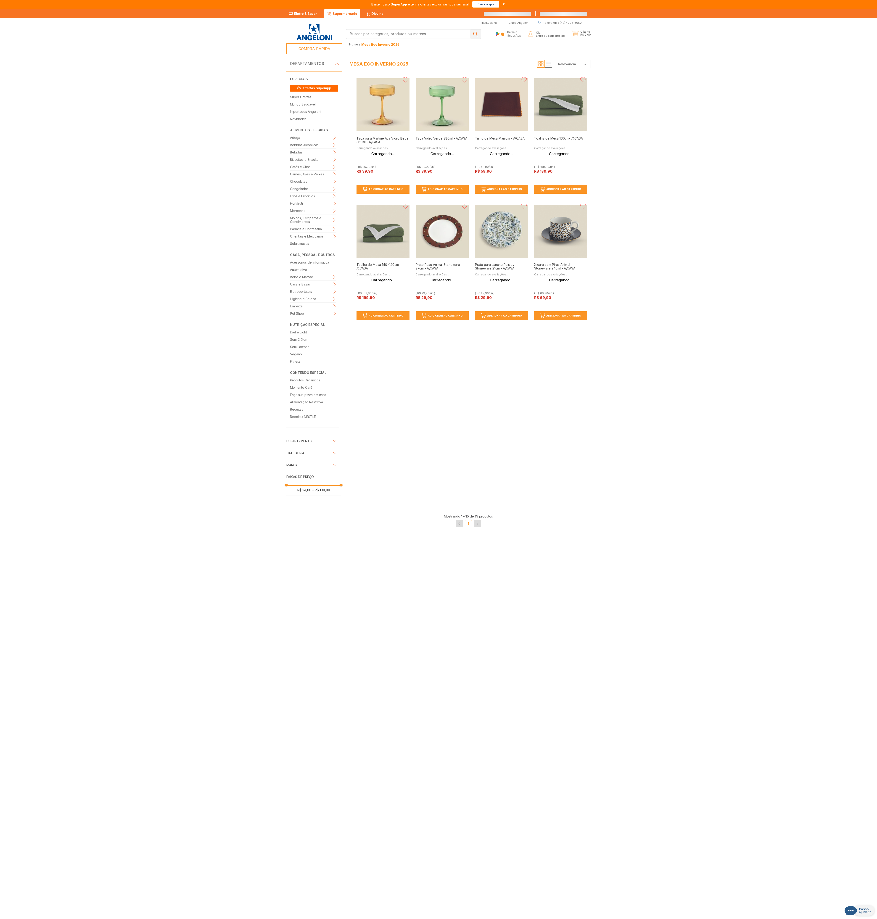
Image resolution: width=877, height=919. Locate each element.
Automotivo (298, 270)
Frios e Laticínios (302, 196)
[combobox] (413, 34)
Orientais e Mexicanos (307, 236)
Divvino (377, 14)
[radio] (541, 64)
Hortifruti (296, 203)
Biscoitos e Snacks (304, 159)
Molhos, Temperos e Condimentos (305, 220)
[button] (568, 14)
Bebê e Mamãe (301, 277)
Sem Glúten (298, 339)
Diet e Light (298, 332)
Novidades (298, 119)
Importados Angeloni (305, 112)
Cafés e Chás (300, 167)
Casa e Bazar (300, 284)
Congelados (299, 189)
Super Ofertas (300, 97)
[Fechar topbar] (504, 4)
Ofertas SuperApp (317, 88)
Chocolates (298, 181)
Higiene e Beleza (303, 299)
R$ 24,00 (304, 490)
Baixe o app (486, 4)
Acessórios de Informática (309, 262)
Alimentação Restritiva (306, 402)
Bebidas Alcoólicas (304, 145)
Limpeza (296, 306)
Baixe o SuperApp (514, 33)
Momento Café (301, 387)
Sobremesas (299, 244)
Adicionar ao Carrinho (386, 189)
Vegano (296, 354)
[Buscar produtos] (475, 34)
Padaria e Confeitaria (306, 229)
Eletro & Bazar (305, 14)
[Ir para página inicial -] (314, 32)
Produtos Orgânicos (305, 380)
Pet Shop (297, 313)
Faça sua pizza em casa (308, 395)
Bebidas (296, 152)
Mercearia (297, 211)
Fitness (295, 361)
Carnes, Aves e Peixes (307, 174)
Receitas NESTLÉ (303, 417)
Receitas (296, 409)
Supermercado (345, 14)
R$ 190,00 (321, 490)
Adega (295, 138)
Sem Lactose (299, 347)
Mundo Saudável (303, 104)
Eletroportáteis (301, 291)
